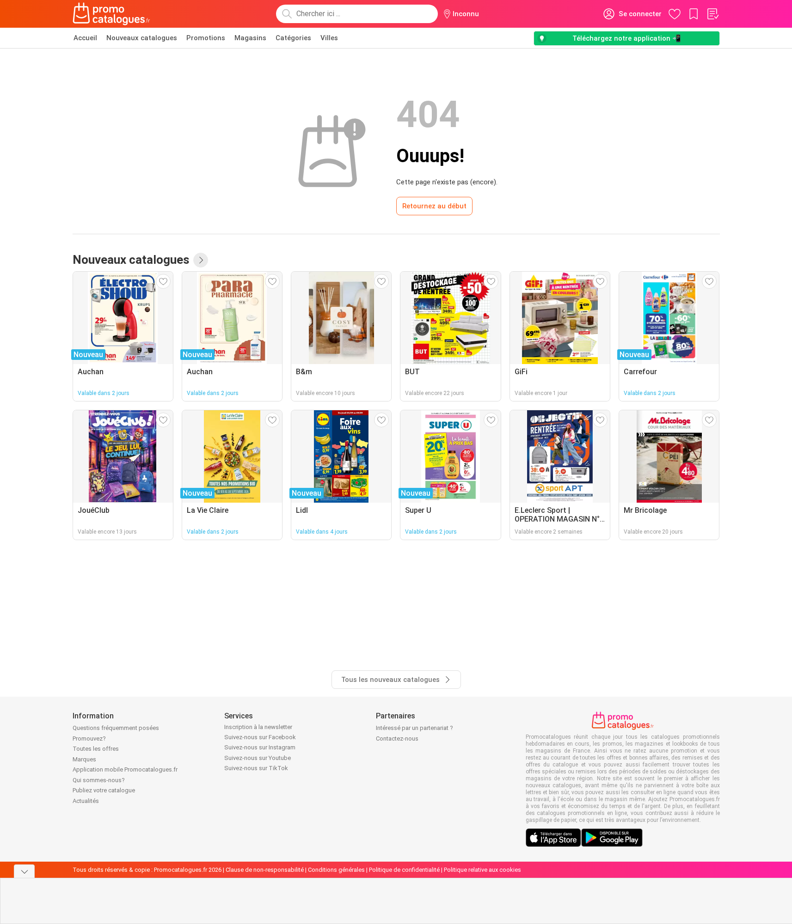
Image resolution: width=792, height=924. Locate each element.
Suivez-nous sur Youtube (257, 757)
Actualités (86, 800)
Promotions (205, 38)
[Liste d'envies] (712, 13)
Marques (84, 759)
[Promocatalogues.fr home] (112, 13)
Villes (329, 38)
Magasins (250, 38)
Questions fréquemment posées (116, 727)
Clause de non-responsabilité (265, 869)
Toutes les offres (96, 748)
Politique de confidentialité (404, 869)
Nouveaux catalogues (141, 38)
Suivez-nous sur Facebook (260, 737)
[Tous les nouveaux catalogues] (200, 260)
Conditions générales (336, 869)
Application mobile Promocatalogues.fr (125, 769)
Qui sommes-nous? (99, 780)
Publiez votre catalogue (104, 790)
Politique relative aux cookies (482, 869)
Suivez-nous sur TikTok (256, 768)
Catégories (293, 38)
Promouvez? (89, 738)
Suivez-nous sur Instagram (259, 747)
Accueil (85, 38)
